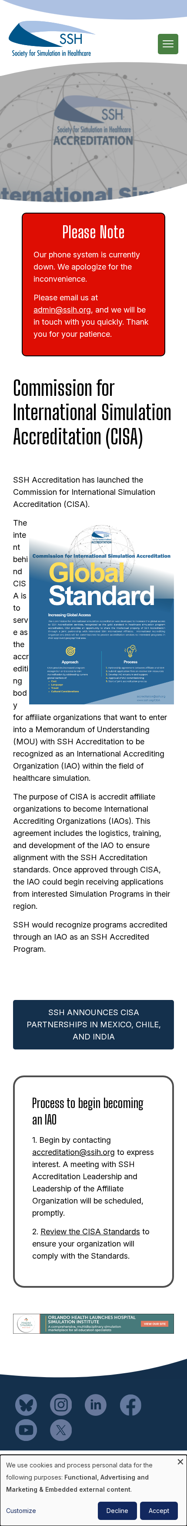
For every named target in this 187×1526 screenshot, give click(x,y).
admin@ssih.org (62, 309)
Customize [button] (21, 1510)
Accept (159, 1510)
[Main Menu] (168, 44)
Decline (117, 1510)
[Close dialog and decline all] (180, 1460)
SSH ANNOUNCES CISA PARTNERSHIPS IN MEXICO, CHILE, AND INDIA (94, 1024)
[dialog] (93, 1490)
